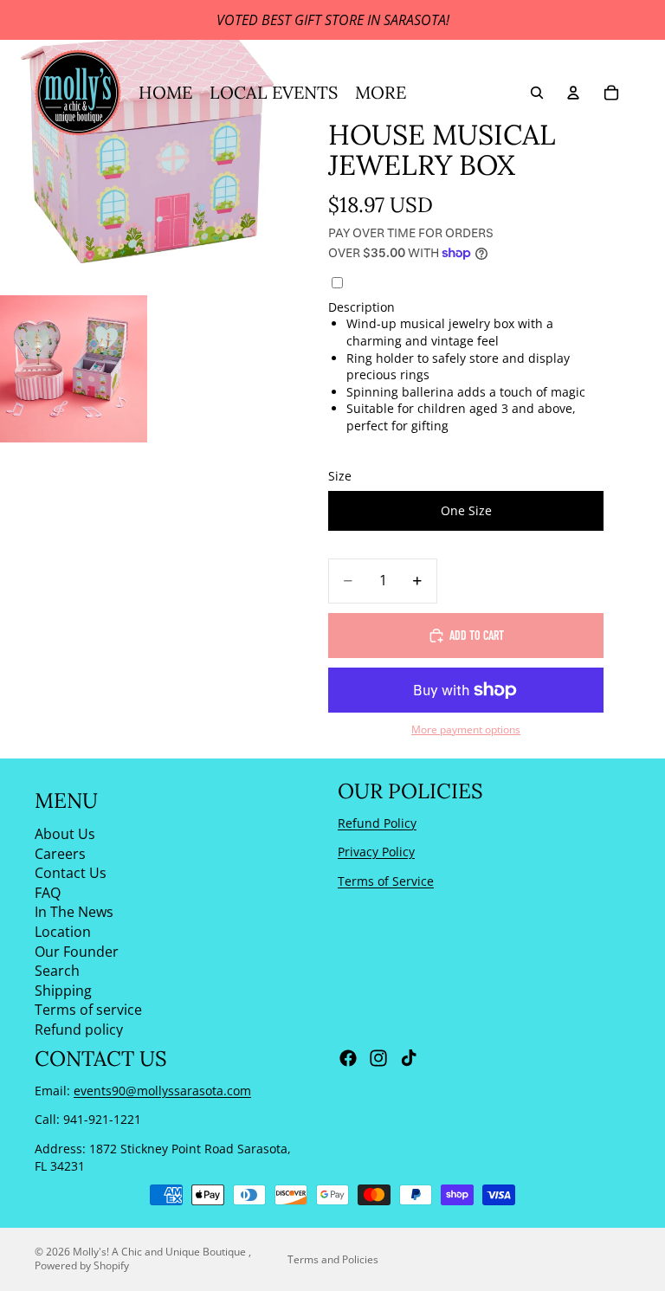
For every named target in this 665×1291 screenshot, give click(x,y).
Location (63, 931)
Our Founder (77, 951)
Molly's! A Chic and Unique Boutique (161, 1251)
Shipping (63, 990)
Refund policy (79, 1029)
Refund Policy (377, 823)
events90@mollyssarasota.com (162, 1090)
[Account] (573, 93)
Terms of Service (386, 881)
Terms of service (88, 1009)
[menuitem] (380, 92)
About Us (65, 833)
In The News (74, 911)
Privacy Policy (376, 851)
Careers (60, 853)
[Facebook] (348, 1059)
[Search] (537, 93)
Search (57, 970)
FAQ (48, 892)
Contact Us (71, 872)
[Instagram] (378, 1059)
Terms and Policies (332, 1259)
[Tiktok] (408, 1059)
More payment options (465, 729)
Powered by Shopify (82, 1265)
